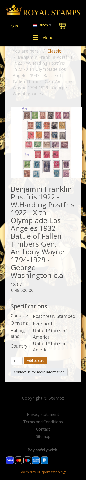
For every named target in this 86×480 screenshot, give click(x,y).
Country (19, 346)
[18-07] (46, 142)
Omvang (19, 323)
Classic (54, 51)
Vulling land (18, 333)
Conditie (19, 315)
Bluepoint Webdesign (51, 472)
